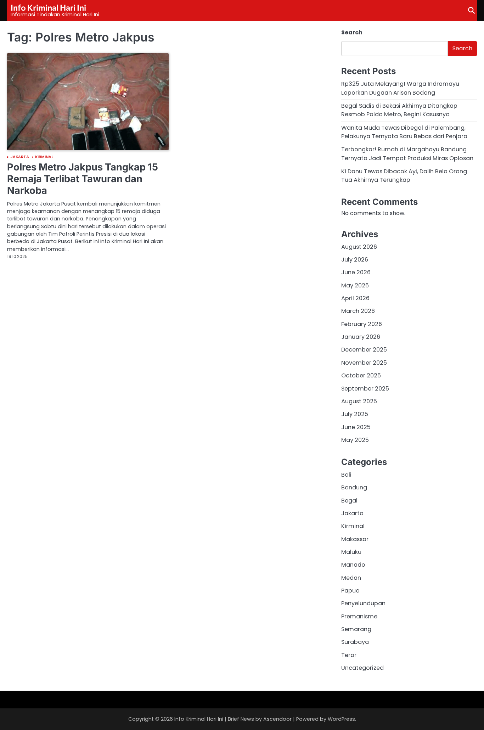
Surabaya (355, 642)
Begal (349, 500)
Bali (346, 475)
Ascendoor (277, 719)
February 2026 (361, 324)
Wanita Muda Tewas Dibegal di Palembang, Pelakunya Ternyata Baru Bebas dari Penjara (404, 132)
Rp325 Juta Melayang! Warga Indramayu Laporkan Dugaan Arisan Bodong (400, 88)
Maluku (351, 552)
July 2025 (354, 414)
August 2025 (359, 401)
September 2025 (365, 388)
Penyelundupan (363, 603)
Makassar (354, 539)
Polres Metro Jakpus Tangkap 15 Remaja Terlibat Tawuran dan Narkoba (82, 178)
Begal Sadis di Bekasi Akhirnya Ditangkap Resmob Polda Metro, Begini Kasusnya (399, 110)
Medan (351, 578)
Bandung (354, 487)
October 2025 (361, 375)
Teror (348, 655)
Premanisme (359, 616)
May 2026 (355, 285)
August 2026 (359, 247)
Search (351, 32)
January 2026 (360, 337)
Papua (350, 590)
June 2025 (356, 427)
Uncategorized (362, 668)
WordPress (341, 719)
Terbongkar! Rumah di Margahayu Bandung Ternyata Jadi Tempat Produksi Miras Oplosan (407, 153)
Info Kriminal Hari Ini (48, 7)
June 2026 (356, 272)
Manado (353, 565)
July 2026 (354, 260)
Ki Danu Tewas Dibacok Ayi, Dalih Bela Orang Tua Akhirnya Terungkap (404, 175)
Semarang (356, 629)
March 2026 (358, 311)
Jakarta (19, 157)
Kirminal (44, 157)
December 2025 (364, 350)
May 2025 (355, 440)
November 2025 (364, 363)
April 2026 (355, 298)
